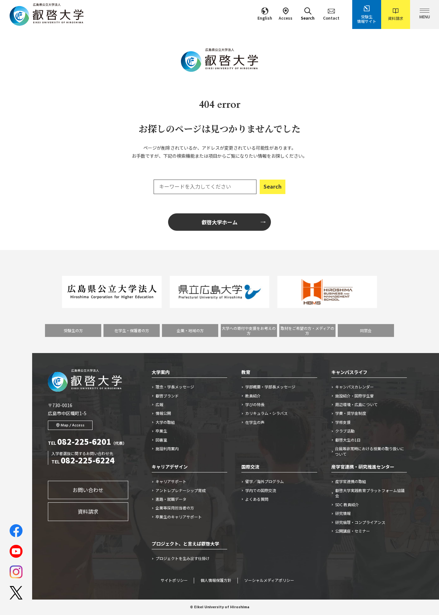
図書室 (161, 440)
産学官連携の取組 (350, 481)
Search (308, 18)
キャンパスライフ (349, 372)
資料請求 (395, 18)
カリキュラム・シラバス (266, 413)
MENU (424, 17)
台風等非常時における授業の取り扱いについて (369, 451)
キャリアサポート (171, 481)
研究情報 (343, 513)
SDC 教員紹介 (347, 504)
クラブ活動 (344, 430)
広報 (159, 404)
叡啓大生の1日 (348, 440)
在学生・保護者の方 (131, 330)
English (264, 18)
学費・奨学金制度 (350, 413)
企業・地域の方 (190, 330)
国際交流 (250, 466)
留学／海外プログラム (264, 481)
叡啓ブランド (167, 395)
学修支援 (343, 422)
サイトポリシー (174, 580)
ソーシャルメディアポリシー (269, 580)
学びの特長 (254, 404)
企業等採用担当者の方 (175, 507)
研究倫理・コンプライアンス (360, 522)
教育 (245, 372)
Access (285, 18)
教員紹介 (253, 395)
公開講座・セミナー (352, 531)
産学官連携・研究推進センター (362, 466)
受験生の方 (73, 330)
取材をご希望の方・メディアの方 (307, 330)
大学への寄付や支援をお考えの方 (249, 330)
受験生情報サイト (366, 19)
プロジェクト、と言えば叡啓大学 (185, 543)
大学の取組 (165, 422)
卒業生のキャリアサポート (179, 516)
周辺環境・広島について (356, 404)
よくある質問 (256, 499)
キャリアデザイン (170, 466)
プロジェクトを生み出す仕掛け (184, 558)
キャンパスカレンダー (354, 386)
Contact (331, 18)
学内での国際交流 (260, 490)
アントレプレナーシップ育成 (181, 490)
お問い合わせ (88, 490)
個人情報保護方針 (216, 580)
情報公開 (163, 413)
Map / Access (73, 425)
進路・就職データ (171, 499)
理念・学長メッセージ (175, 386)
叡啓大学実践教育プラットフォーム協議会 (370, 493)
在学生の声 (254, 422)
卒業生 (161, 430)
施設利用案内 (167, 448)
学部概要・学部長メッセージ (270, 386)
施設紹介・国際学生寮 (354, 395)
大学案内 (161, 372)
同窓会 (366, 330)
